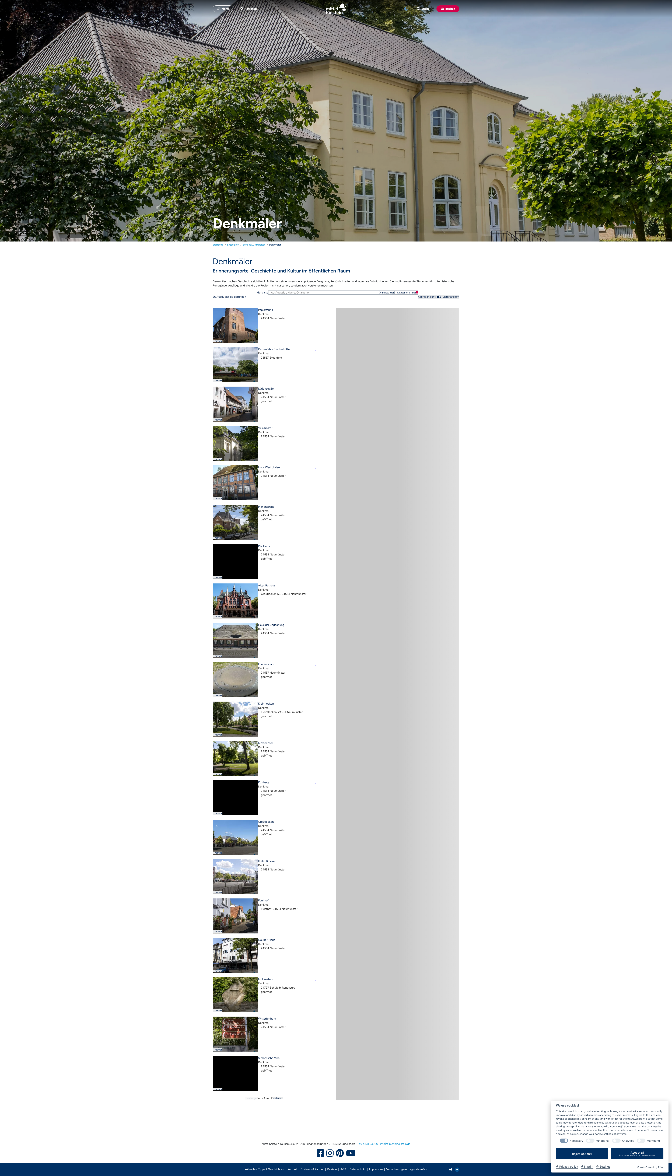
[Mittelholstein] (336, 8)
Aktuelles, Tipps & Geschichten (264, 1169)
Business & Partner (312, 1169)
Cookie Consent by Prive (650, 1167)
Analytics (628, 1140)
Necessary (576, 1140)
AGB (343, 1169)
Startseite (218, 244)
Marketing (653, 1140)
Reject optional (582, 1154)
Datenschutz (358, 1169)
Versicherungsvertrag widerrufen (406, 1169)
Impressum (376, 1169)
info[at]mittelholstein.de (395, 1144)
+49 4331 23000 (367, 1144)
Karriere (332, 1169)
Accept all (637, 1154)
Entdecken (233, 244)
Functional (602, 1140)
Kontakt (292, 1169)
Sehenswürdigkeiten (254, 244)
